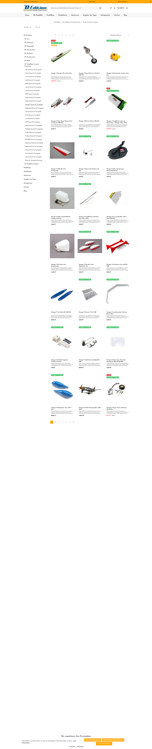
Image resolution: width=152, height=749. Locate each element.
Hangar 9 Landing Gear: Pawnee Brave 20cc (117, 312)
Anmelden (26, 1)
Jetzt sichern (92, 1)
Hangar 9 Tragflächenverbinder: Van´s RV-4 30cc (89, 217)
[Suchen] (100, 8)
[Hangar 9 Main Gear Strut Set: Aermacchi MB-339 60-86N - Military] (117, 341)
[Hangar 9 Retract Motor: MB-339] (90, 102)
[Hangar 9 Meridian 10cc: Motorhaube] (62, 246)
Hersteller (26, 27)
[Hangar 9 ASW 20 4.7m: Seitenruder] (62, 150)
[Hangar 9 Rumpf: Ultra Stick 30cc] (62, 55)
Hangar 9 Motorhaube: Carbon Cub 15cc (118, 74)
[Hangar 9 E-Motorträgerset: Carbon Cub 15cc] (62, 341)
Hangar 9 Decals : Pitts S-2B (87, 312)
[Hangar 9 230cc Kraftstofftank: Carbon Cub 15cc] (62, 198)
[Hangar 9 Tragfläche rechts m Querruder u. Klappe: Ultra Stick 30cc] (117, 102)
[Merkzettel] (110, 8)
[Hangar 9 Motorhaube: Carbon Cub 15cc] (117, 55)
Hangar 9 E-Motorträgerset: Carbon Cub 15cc (59, 360)
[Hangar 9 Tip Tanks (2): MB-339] (62, 293)
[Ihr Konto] (114, 8)
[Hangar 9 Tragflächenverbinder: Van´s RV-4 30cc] (90, 198)
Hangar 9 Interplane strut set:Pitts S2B (117, 265)
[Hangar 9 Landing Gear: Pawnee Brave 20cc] (117, 293)
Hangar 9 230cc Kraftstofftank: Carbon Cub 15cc (60, 217)
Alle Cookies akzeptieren (104, 743)
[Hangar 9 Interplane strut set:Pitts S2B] (117, 246)
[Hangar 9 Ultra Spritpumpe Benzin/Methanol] (117, 150)
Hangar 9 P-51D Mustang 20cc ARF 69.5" (90, 408)
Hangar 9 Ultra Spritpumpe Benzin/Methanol (115, 169)
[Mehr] (127, 8)
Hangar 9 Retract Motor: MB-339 (89, 121)
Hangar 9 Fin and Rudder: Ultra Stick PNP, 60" (116, 217)
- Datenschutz (79, 746)
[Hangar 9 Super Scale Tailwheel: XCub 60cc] (117, 389)
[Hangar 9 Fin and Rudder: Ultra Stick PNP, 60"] (117, 198)
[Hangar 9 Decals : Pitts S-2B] (90, 293)
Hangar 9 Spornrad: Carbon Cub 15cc (89, 169)
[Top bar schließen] (150, 2)
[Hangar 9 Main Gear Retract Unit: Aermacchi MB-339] (62, 102)
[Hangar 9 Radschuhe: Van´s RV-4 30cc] (62, 389)
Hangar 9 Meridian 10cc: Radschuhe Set (86, 265)
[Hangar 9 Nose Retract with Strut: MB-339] (90, 55)
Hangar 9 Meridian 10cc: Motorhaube (58, 265)
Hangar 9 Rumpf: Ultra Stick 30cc (61, 73)
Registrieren (35, 1)
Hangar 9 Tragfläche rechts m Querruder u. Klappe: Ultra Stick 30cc (117, 122)
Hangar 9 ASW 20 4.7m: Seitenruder (58, 169)
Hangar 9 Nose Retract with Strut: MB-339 (89, 74)
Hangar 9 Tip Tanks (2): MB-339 (61, 312)
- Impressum (72, 746)
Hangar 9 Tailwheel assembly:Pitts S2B (89, 360)
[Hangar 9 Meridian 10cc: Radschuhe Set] (90, 246)
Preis (37, 27)
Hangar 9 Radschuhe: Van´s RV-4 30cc (61, 408)
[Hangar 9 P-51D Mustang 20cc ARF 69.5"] (90, 389)
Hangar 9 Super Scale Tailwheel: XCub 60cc (117, 408)
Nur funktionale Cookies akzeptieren (113, 740)
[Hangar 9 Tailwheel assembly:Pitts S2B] (90, 341)
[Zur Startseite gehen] (35, 8)
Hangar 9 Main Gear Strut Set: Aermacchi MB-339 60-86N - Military (116, 360)
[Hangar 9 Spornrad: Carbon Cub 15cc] (90, 150)
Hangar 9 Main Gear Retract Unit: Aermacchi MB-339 (61, 121)
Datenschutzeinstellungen (92, 740)
